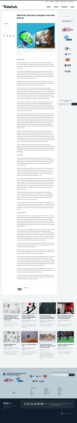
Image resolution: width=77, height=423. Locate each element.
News (49, 7)
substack (60, 388)
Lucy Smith (10, 322)
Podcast (64, 7)
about (47, 1)
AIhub (5, 322)
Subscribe (72, 374)
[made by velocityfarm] (65, 413)
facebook (60, 390)
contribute (51, 1)
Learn (72, 7)
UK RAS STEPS (67, 320)
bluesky (59, 393)
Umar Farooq (60, 320)
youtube (59, 394)
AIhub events (71, 1)
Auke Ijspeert (42, 321)
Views (56, 7)
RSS (45, 394)
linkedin (59, 389)
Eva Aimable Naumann (49, 320)
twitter (59, 391)
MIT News (6, 23)
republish (57, 1)
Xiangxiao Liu (42, 320)
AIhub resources (63, 1)
